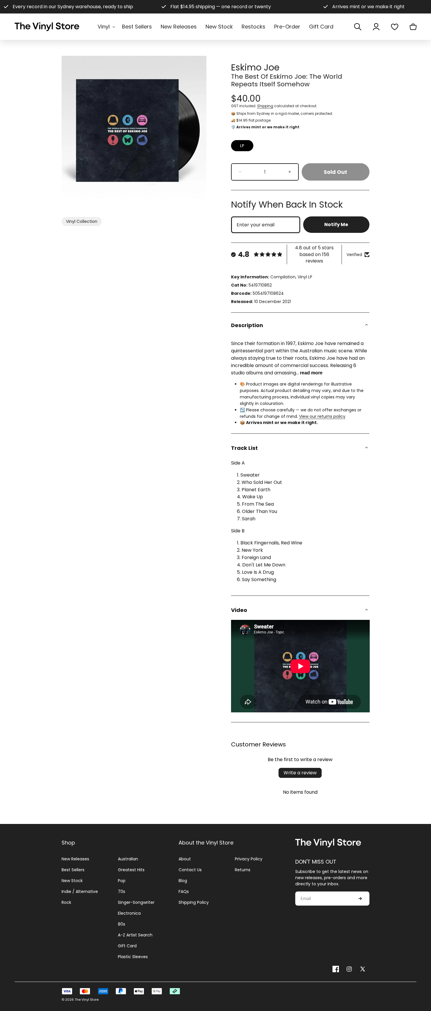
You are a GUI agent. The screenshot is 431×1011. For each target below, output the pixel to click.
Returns (242, 870)
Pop (121, 881)
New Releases (75, 859)
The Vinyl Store (87, 999)
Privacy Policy (248, 859)
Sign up (360, 898)
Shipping (265, 105)
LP (242, 146)
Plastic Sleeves (133, 957)
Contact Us (190, 870)
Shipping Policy (194, 902)
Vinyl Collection (81, 221)
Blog (183, 881)
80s (121, 924)
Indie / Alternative (80, 891)
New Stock (72, 881)
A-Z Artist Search (135, 935)
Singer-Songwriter (136, 902)
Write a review (300, 772)
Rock (66, 902)
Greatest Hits (131, 870)
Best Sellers (73, 870)
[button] (105, 26)
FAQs (184, 891)
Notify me (336, 224)
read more (311, 372)
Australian (128, 859)
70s (121, 891)
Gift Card (127, 946)
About (185, 859)
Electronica (129, 913)
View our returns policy (322, 416)
